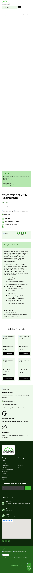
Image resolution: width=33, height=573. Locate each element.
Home (3, 15)
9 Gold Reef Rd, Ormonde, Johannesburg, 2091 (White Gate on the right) (18, 504)
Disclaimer (11, 557)
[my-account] (28, 7)
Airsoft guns (5, 463)
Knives (8, 15)
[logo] (6, 2)
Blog (19, 467)
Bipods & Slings (5, 465)
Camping (4, 473)
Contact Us (20, 465)
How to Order (26, 557)
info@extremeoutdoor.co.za (12, 516)
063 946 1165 (9, 510)
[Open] (19, 7)
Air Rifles (4, 460)
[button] (8, 353)
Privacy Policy (5, 557)
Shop (19, 460)
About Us (20, 463)
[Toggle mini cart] (30, 7)
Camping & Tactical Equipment (6, 476)
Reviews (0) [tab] (15, 245)
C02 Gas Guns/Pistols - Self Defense (7, 470)
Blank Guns (4, 467)
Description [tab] (7, 245)
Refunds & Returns (18, 557)
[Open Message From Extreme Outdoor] (29, 567)
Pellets (3, 479)
